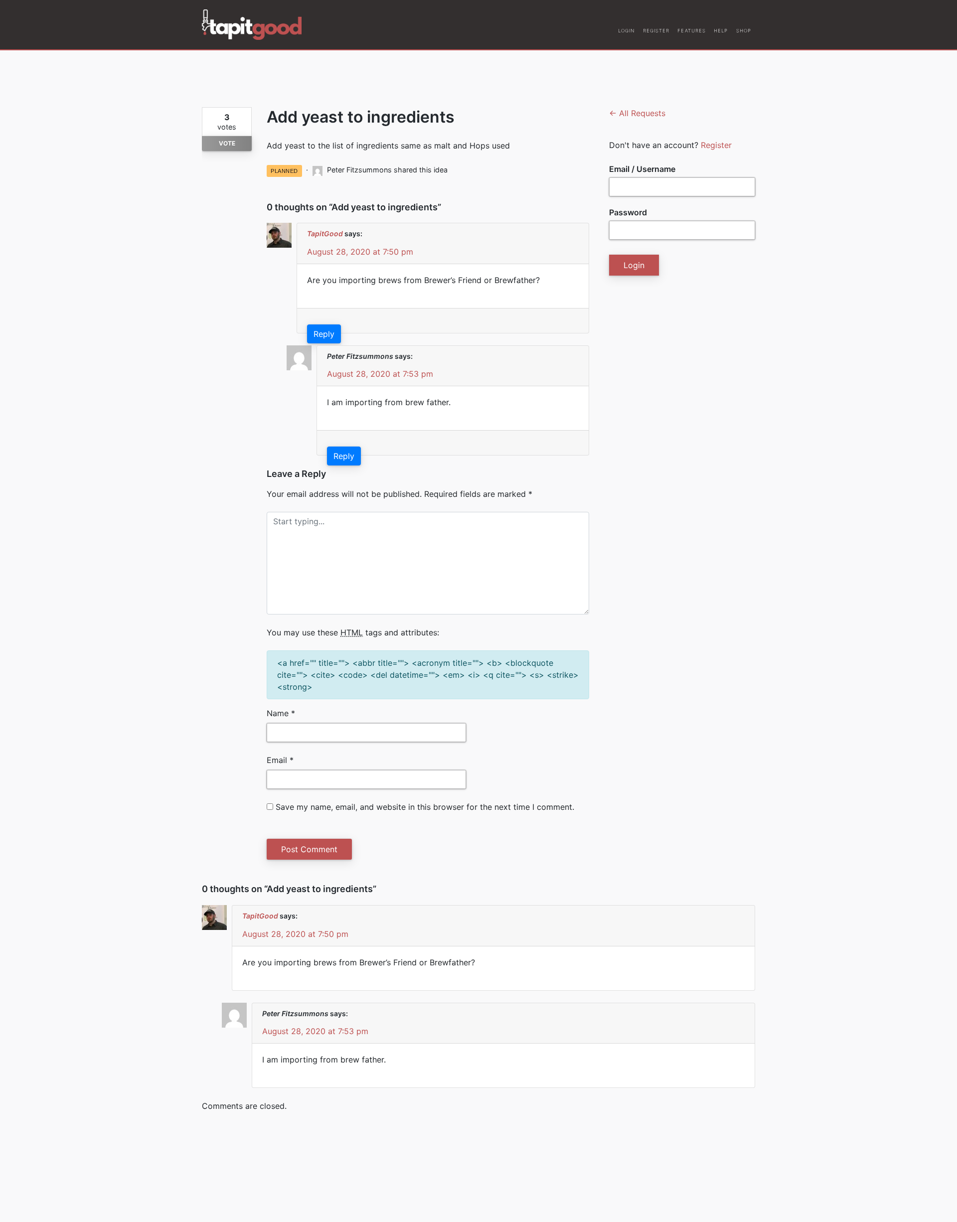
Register (716, 145)
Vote (227, 143)
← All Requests (637, 113)
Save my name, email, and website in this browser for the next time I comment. (425, 807)
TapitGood (325, 233)
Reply (324, 334)
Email (280, 760)
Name (281, 713)
